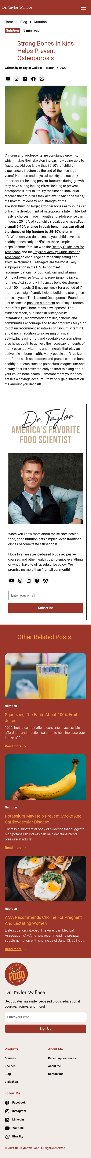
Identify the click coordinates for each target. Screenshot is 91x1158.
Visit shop (11, 1081)
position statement (41, 303)
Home (9, 22)
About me (54, 1066)
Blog (23, 22)
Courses (10, 1058)
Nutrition (40, 22)
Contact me (55, 1074)
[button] (83, 8)
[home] (18, 7)
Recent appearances (62, 1058)
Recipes (10, 1066)
